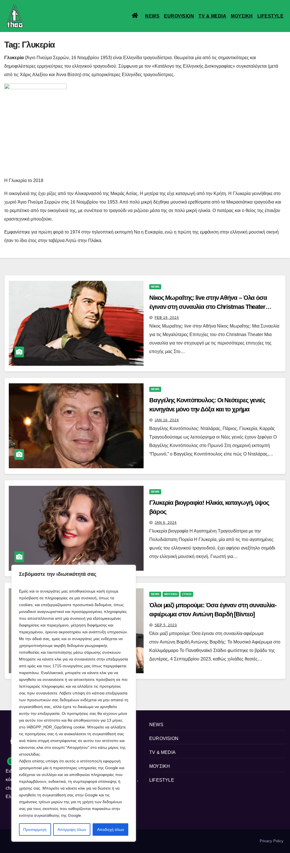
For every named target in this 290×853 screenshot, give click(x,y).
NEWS (152, 16)
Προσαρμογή (34, 829)
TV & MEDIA (212, 16)
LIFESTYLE (270, 16)
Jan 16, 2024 (167, 420)
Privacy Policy (271, 841)
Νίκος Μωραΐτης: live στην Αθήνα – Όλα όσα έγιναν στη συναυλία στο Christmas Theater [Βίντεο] (208, 306)
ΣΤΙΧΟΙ (186, 594)
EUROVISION (179, 16)
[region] (73, 703)
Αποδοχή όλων (110, 829)
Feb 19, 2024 (167, 318)
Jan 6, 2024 (166, 523)
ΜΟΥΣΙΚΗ (242, 16)
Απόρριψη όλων (71, 829)
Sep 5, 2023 (166, 625)
